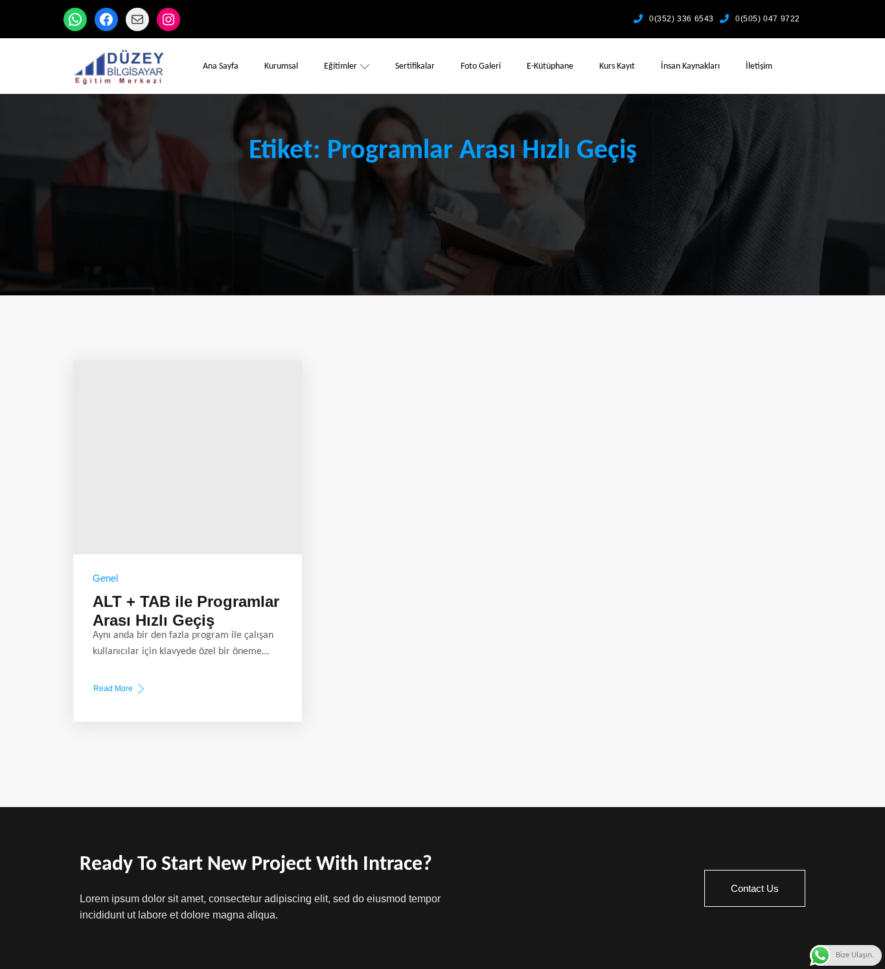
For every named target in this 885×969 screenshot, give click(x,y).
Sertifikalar (415, 66)
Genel (105, 578)
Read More (113, 690)
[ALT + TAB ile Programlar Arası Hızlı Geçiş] (187, 457)
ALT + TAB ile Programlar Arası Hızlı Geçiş (186, 611)
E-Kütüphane (550, 66)
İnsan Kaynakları (690, 66)
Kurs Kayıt (617, 66)
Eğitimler (340, 66)
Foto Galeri (481, 66)
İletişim (759, 66)
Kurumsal (281, 66)
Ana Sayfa (220, 66)
